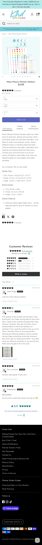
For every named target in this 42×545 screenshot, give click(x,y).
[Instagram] (7, 502)
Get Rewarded (8, 451)
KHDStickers (17, 539)
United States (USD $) (12, 522)
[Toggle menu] (3, 14)
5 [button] (22, 76)
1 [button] (11, 76)
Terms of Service (9, 473)
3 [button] (17, 76)
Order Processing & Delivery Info (15, 459)
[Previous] (3, 76)
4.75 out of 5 (27, 251)
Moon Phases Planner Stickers (17, 34)
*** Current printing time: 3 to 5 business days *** (21, 29)
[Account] (32, 13)
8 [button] (30, 76)
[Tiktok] (10, 502)
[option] (21, 56)
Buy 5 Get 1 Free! (9, 440)
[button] (8, 90)
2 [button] (14, 76)
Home (4, 34)
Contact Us (6, 455)
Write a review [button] (21, 274)
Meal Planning (8, 489)
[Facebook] (3, 502)
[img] (7, 288)
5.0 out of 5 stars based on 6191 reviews (21, 411)
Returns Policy (8, 462)
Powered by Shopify (28, 539)
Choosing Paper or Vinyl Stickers (15, 485)
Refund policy (7, 466)
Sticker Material (20, 127)
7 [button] (27, 76)
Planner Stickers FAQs (11, 448)
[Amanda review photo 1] (7, 352)
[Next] (39, 76)
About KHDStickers (33, 127)
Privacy (5, 470)
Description (7, 128)
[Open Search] (3, 23)
